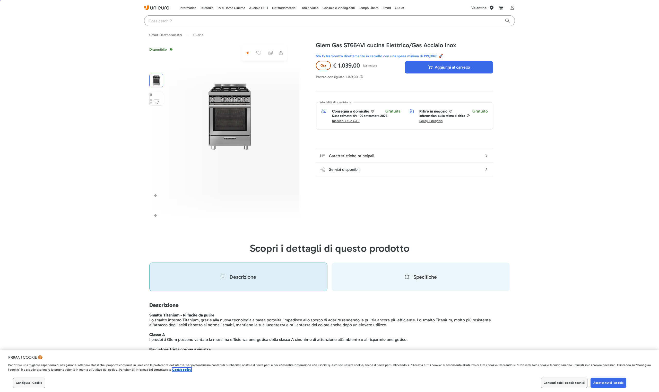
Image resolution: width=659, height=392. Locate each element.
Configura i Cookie (29, 383)
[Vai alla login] (511, 7)
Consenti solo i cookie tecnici (564, 383)
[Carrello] (501, 7)
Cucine (198, 35)
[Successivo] (155, 215)
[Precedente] (155, 195)
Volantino (479, 8)
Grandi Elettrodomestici (165, 35)
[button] (229, 116)
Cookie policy (181, 369)
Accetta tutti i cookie (608, 383)
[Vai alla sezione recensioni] (247, 53)
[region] (329, 371)
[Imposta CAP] (491, 7)
